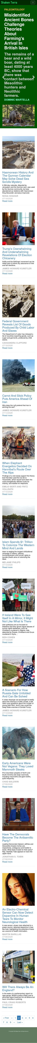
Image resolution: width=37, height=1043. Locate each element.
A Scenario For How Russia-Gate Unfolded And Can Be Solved (16, 693)
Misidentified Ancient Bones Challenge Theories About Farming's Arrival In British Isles (19, 31)
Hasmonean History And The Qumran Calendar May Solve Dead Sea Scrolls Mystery (17, 177)
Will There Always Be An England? (17, 988)
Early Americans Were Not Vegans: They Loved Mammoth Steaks (17, 766)
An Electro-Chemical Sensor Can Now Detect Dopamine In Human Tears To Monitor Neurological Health (17, 915)
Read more (7, 200)
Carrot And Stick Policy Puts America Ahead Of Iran (17, 398)
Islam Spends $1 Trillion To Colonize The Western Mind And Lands (18, 545)
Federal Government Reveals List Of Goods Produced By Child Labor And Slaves (18, 326)
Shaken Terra (9, 2)
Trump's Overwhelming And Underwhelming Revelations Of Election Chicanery (17, 253)
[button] (3, 76)
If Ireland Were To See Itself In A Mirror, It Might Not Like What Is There (17, 618)
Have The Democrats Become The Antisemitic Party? (17, 837)
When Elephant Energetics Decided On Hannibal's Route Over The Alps (17, 467)
